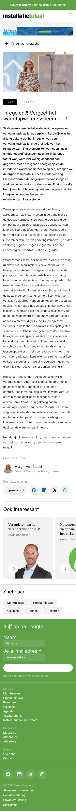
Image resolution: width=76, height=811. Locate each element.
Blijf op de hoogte (23, 626)
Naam (11, 637)
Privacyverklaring (14, 800)
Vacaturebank (12, 715)
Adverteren (10, 741)
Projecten (53, 610)
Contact (8, 758)
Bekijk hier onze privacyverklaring (25, 675)
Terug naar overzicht (25, 43)
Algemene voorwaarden (18, 790)
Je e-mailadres (22, 651)
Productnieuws (43, 602)
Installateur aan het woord (20, 720)
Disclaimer (10, 804)
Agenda (33, 610)
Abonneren (10, 737)
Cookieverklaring (14, 795)
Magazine (9, 732)
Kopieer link (13, 490)
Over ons (9, 754)
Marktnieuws (15, 602)
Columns (13, 610)
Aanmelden (38, 667)
